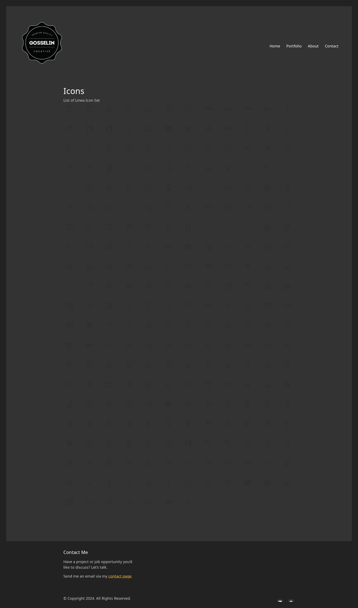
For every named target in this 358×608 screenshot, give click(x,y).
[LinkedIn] (280, 602)
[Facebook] (291, 602)
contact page (119, 576)
